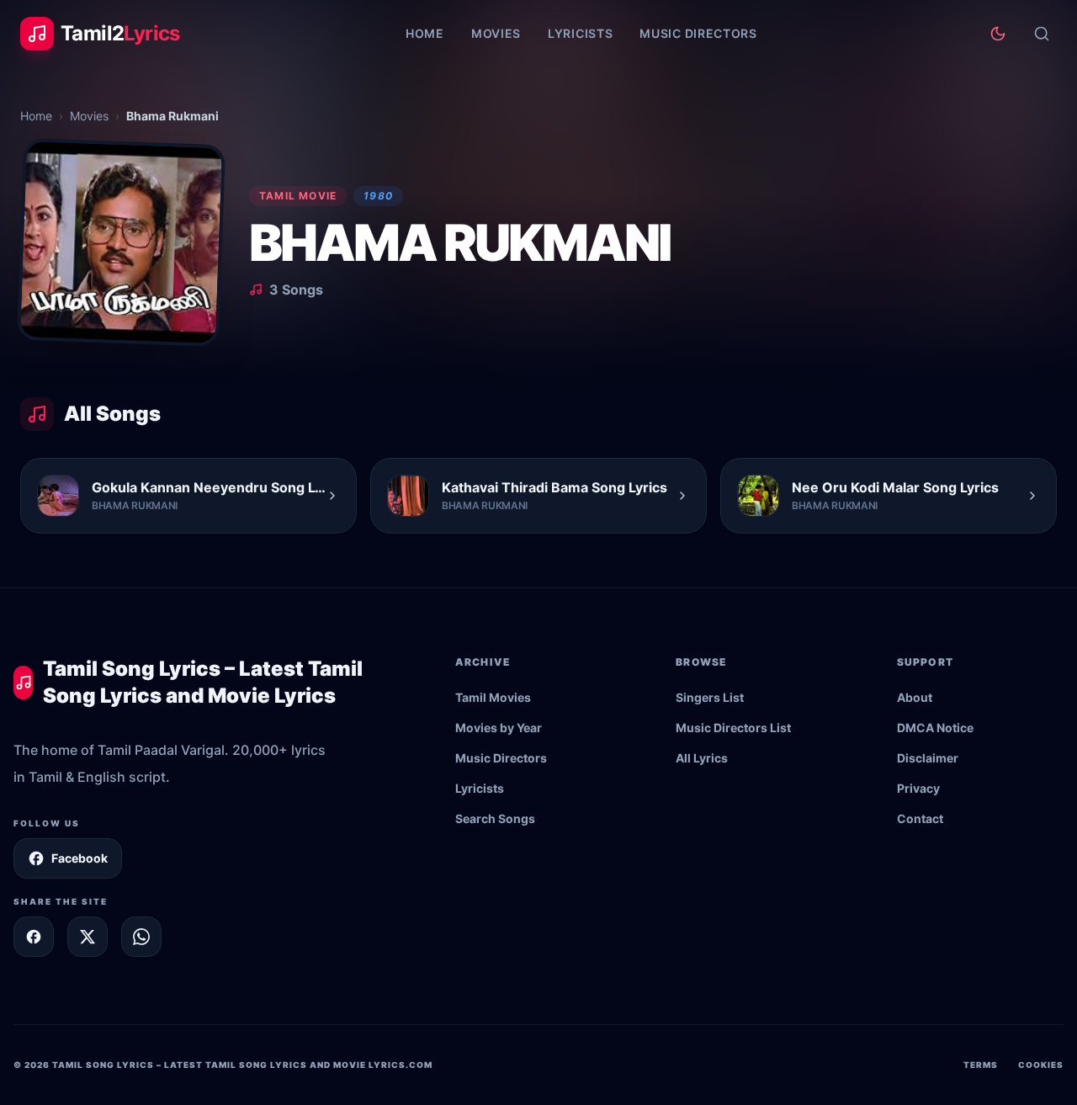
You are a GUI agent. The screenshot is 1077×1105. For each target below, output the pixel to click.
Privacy (918, 788)
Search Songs (495, 818)
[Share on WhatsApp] (141, 936)
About (914, 697)
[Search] (1042, 34)
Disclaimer (927, 758)
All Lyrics (702, 758)
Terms (980, 1065)
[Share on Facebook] (33, 936)
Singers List (710, 697)
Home (425, 33)
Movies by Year (498, 727)
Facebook (79, 858)
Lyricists (580, 33)
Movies (496, 33)
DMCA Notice (935, 727)
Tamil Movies (493, 697)
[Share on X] (87, 936)
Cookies (1041, 1065)
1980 (378, 195)
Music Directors (698, 33)
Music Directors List (733, 727)
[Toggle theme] (998, 34)
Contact (920, 818)
